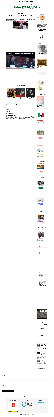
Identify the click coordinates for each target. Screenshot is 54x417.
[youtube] (7, 1)
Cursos (24, 3)
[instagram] (8, 1)
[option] (11, 93)
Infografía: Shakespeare (42, 272)
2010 (38, 303)
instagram (21, 396)
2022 (38, 255)
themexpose (27, 414)
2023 (38, 254)
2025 (38, 252)
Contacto (33, 3)
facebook (13, 396)
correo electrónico (22, 118)
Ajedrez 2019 (40, 271)
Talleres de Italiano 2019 (42, 287)
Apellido (3, 385)
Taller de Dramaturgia (42, 282)
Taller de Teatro (41, 284)
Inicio (17, 3)
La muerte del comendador (42, 270)
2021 (38, 256)
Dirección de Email (4, 377)
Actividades (20, 3)
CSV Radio (30, 3)
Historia (27, 3)
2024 (38, 253)
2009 (38, 304)
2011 (38, 302)
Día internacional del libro (42, 273)
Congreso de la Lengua (20, 13)
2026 (38, 251)
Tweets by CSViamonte (40, 246)
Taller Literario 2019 (41, 283)
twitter (17, 396)
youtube (26, 396)
